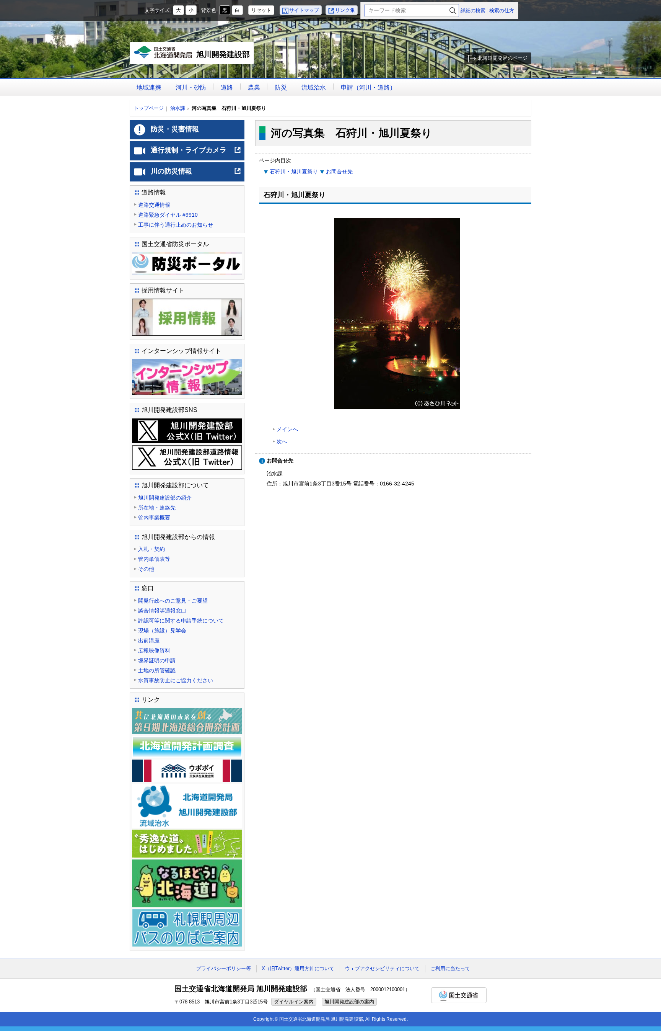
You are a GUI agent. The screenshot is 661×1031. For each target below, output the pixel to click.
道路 (227, 87)
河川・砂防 (191, 87)
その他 (146, 569)
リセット (261, 10)
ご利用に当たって (450, 968)
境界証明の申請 (157, 660)
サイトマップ (304, 10)
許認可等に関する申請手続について (181, 621)
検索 (453, 10)
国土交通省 (459, 995)
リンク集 (345, 10)
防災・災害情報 (175, 129)
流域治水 (313, 87)
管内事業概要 (154, 518)
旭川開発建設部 (194, 57)
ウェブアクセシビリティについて (382, 968)
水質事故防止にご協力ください (175, 680)
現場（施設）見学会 (162, 630)
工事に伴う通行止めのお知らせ (175, 225)
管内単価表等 (154, 559)
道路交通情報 (154, 205)
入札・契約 (151, 549)
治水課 (177, 108)
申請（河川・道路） (368, 87)
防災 (281, 87)
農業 (254, 87)
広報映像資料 (154, 650)
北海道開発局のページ (502, 58)
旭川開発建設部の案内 (349, 1002)
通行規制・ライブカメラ (196, 153)
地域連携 (149, 87)
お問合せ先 (339, 171)
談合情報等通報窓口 (162, 611)
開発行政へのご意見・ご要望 (173, 601)
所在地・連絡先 (157, 508)
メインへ (287, 429)
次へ (282, 441)
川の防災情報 (196, 174)
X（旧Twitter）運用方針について (298, 968)
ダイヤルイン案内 (294, 1002)
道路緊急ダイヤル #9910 (168, 215)
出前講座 (149, 640)
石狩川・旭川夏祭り (294, 171)
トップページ (149, 108)
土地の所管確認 (157, 670)
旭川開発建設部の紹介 (165, 498)
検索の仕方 (501, 10)
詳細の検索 (473, 10)
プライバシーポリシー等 (223, 968)
